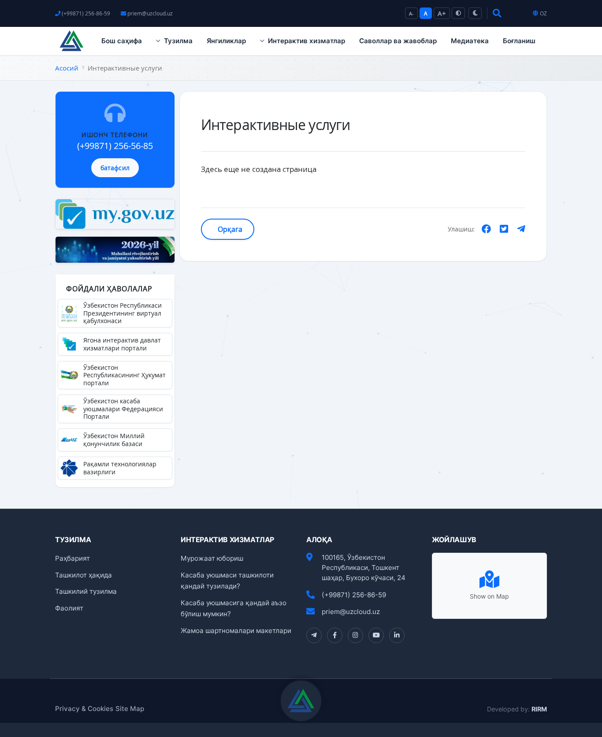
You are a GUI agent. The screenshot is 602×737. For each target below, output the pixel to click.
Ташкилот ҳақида (83, 575)
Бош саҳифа (121, 41)
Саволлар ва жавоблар (398, 41)
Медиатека (470, 41)
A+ (442, 13)
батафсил (115, 168)
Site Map (129, 708)
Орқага (229, 229)
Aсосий (66, 67)
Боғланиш (519, 41)
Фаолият (69, 608)
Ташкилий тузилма (86, 591)
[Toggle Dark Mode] (475, 13)
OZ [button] (543, 13)
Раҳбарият (72, 558)
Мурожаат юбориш (212, 558)
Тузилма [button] (178, 41)
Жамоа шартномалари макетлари (236, 630)
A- (411, 13)
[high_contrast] (458, 13)
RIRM (539, 709)
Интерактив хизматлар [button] (306, 41)
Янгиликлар (226, 41)
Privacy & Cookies (84, 708)
